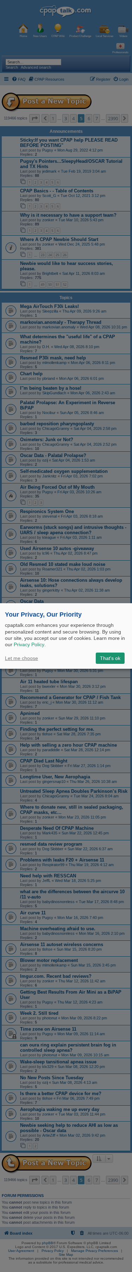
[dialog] (66, 636)
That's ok (110, 658)
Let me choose (21, 658)
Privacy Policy (29, 644)
